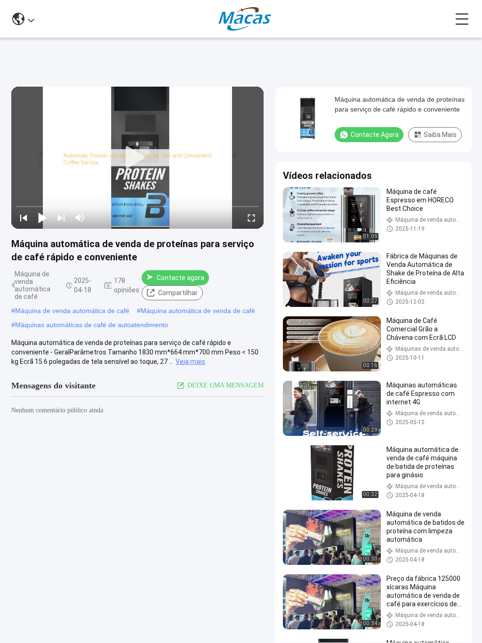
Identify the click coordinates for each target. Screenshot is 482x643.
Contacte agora (180, 277)
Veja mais (190, 361)
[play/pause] (42, 217)
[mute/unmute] (80, 217)
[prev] (23, 217)
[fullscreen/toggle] (251, 217)
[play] (137, 157)
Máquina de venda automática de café (72, 310)
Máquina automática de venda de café (198, 310)
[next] (61, 217)
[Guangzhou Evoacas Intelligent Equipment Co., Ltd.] (244, 19)
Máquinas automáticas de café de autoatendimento (91, 325)
